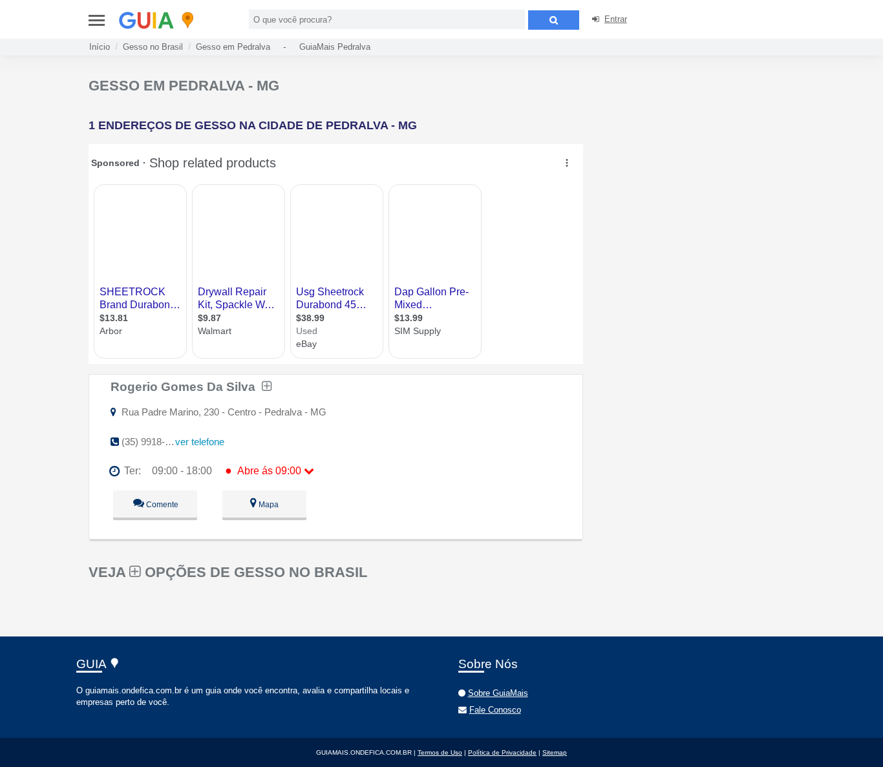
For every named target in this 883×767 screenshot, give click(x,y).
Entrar (615, 19)
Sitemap (554, 752)
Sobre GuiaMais (498, 693)
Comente (161, 504)
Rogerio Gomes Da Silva (186, 386)
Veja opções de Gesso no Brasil (228, 572)
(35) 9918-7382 (154, 441)
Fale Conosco (495, 710)
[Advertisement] (694, 168)
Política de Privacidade (502, 752)
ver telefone (199, 441)
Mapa (268, 504)
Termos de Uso (440, 752)
